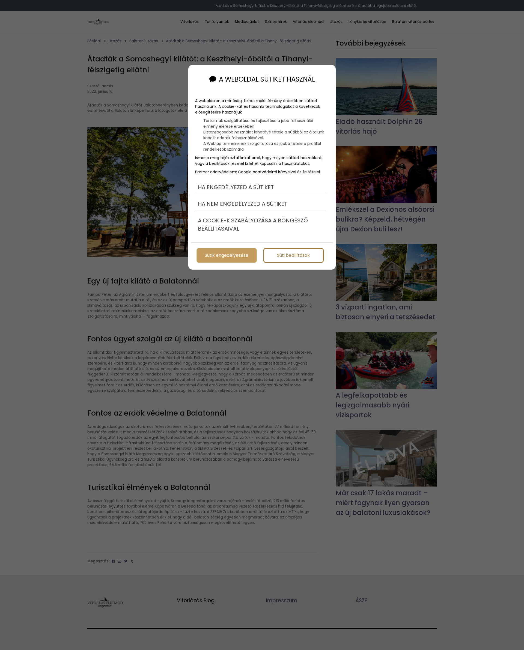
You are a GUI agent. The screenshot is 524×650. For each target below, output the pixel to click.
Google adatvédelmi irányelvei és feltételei (279, 172)
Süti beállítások (293, 255)
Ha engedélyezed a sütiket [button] (236, 187)
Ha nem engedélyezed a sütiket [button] (242, 204)
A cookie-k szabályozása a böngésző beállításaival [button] (253, 224)
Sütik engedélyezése (226, 255)
